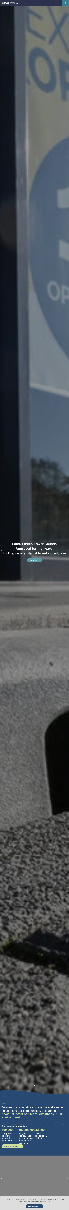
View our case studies (11, 1146)
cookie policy (46, 1201)
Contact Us (33, 560)
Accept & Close (33, 1206)
